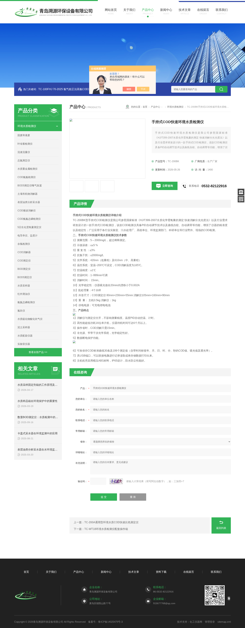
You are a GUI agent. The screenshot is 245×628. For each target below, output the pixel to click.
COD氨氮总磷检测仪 (29, 218)
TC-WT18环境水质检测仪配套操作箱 (106, 529)
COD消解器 (24, 252)
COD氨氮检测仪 (27, 177)
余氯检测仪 (24, 243)
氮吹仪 (21, 310)
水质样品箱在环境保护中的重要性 (38, 401)
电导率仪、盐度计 (28, 235)
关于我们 (51, 571)
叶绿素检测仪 (25, 143)
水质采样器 (24, 285)
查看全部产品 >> (38, 352)
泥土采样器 (24, 327)
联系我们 (216, 571)
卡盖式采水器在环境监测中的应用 (38, 433)
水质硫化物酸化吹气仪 (30, 319)
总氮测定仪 (24, 160)
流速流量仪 (24, 152)
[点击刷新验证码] (116, 481)
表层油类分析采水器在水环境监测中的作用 (43, 449)
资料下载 (161, 571)
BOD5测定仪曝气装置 (30, 185)
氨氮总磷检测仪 (26, 302)
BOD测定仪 (24, 268)
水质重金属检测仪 (28, 168)
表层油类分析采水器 (29, 202)
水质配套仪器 (25, 335)
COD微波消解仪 (27, 210)
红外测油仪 (24, 293)
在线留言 (188, 571)
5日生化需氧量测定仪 (29, 227)
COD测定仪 (24, 260)
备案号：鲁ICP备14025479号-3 (105, 621)
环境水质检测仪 (27, 126)
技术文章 (133, 571)
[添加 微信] (241, 199)
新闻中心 (106, 571)
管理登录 (210, 621)
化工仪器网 (196, 621)
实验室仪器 (24, 344)
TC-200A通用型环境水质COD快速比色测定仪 (111, 522)
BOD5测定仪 (25, 277)
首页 (145, 106)
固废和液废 (24, 135)
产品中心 (155, 106)
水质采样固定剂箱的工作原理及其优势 (40, 384)
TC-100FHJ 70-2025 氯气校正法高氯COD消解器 (67, 89)
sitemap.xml (224, 621)
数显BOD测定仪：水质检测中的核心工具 (42, 417)
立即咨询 (167, 185)
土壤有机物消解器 (28, 193)
